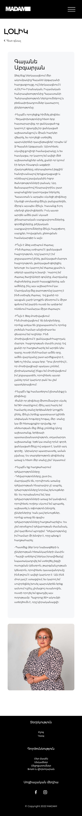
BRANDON (52, 809)
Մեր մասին (41, 758)
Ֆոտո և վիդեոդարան (41, 769)
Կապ (41, 735)
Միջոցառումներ (41, 765)
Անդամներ (41, 762)
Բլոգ (41, 732)
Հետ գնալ (13, 40)
